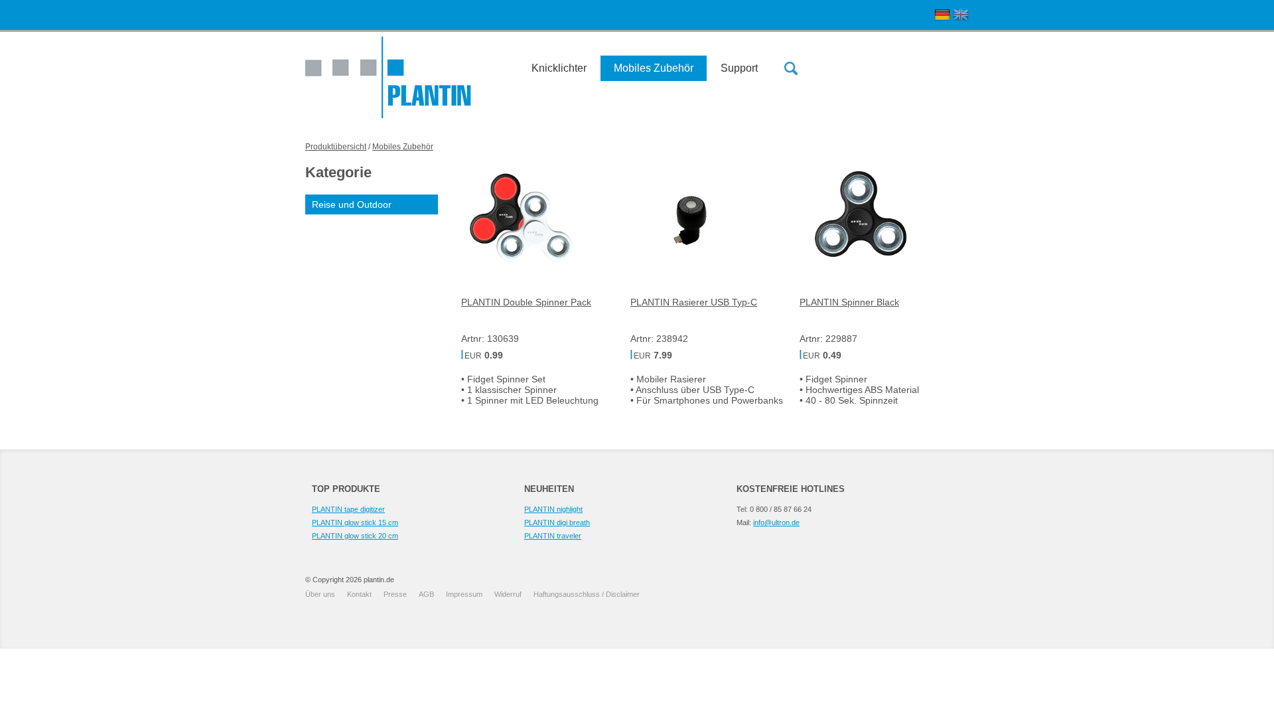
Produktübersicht (335, 147)
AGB (426, 594)
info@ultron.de (776, 522)
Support (739, 68)
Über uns (320, 594)
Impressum (464, 594)
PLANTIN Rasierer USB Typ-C (693, 302)
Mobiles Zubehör (653, 68)
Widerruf (508, 594)
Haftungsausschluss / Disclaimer (586, 594)
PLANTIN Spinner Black (849, 302)
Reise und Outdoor (351, 204)
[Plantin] (388, 77)
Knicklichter (559, 68)
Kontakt (359, 594)
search (790, 68)
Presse (395, 594)
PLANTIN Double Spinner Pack (526, 302)
